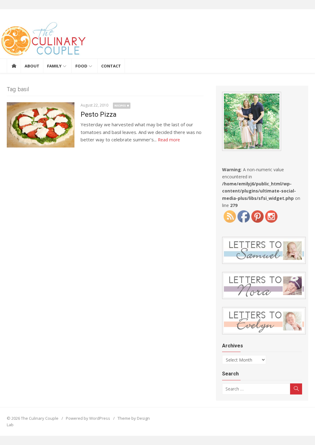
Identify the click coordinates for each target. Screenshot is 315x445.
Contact (111, 66)
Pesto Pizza (99, 114)
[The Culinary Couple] (157, 40)
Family (54, 66)
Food (81, 66)
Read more (169, 140)
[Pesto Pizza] (40, 125)
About (32, 66)
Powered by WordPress (88, 418)
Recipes (120, 105)
